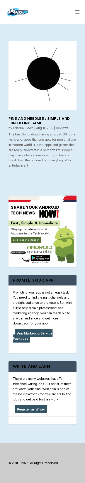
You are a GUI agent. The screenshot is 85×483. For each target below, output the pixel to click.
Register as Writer (31, 409)
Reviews (62, 128)
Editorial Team (23, 128)
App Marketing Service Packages (33, 335)
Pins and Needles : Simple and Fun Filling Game (39, 120)
